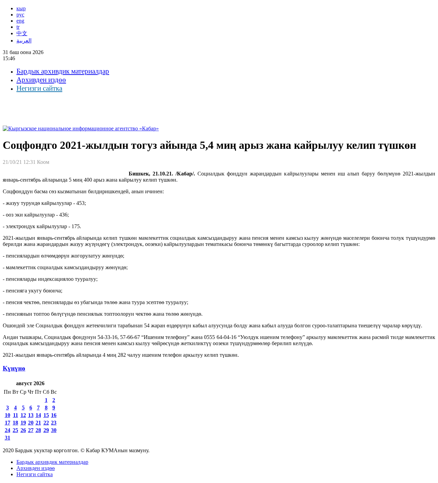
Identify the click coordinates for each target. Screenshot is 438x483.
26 (23, 430)
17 (7, 423)
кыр (21, 8)
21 (38, 423)
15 (46, 415)
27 (31, 430)
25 (15, 430)
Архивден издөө (41, 80)
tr (18, 27)
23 (53, 423)
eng (20, 21)
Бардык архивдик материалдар (62, 71)
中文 (21, 33)
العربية (23, 40)
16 (53, 415)
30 (53, 430)
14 (38, 415)
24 (7, 430)
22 (46, 423)
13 (31, 415)
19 (23, 423)
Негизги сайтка (39, 88)
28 (38, 430)
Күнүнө (14, 368)
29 (46, 430)
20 (31, 423)
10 (7, 415)
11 (15, 415)
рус (20, 14)
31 (7, 438)
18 (15, 423)
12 (23, 415)
